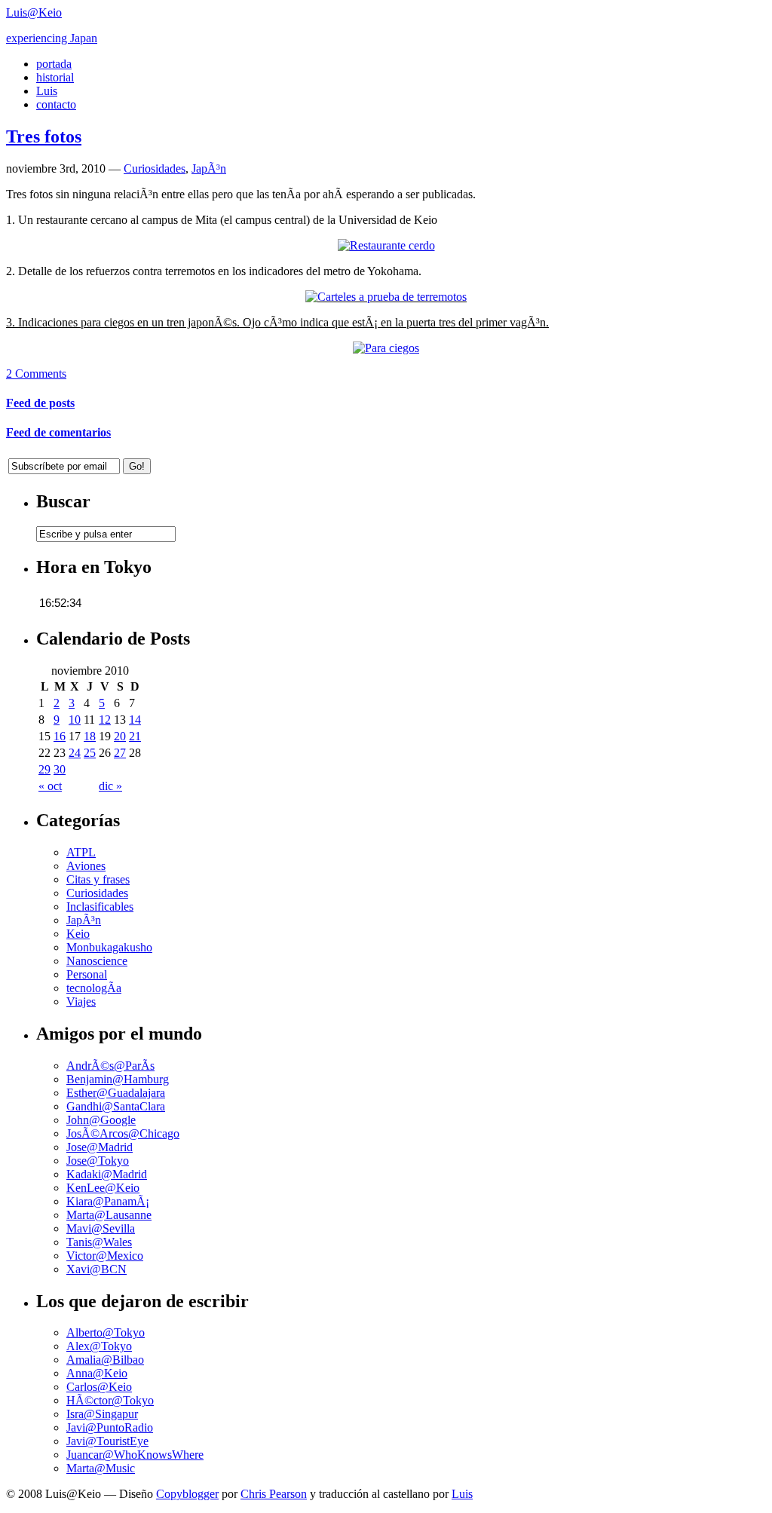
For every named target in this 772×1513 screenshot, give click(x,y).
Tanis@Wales (99, 1242)
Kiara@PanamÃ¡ (107, 1201)
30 (60, 769)
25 (90, 752)
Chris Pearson (273, 1493)
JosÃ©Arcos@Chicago (122, 1133)
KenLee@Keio (102, 1187)
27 (120, 752)
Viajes (81, 1001)
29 (44, 769)
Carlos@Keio (99, 1386)
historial (55, 77)
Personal (86, 974)
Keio (78, 933)
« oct (50, 785)
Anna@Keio (96, 1373)
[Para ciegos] (386, 347)
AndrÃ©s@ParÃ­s (110, 1065)
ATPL (81, 852)
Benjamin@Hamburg (117, 1079)
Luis (46, 90)
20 (120, 736)
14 (135, 719)
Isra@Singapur (102, 1413)
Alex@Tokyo (99, 1346)
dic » (110, 785)
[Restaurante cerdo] (386, 245)
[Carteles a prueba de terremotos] (386, 296)
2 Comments (36, 373)
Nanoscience (96, 960)
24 (75, 752)
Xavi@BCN (96, 1269)
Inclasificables (99, 906)
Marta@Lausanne (109, 1214)
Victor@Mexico (104, 1255)
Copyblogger (187, 1493)
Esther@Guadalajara (115, 1092)
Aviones (86, 865)
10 (75, 719)
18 (90, 736)
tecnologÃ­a (93, 988)
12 (105, 719)
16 (60, 736)
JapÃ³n (208, 168)
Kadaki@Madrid (106, 1174)
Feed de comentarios (58, 432)
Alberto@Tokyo (105, 1332)
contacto (56, 104)
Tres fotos (43, 136)
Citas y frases (98, 879)
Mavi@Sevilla (100, 1228)
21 (135, 736)
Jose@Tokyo (97, 1160)
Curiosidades (154, 168)
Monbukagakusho (109, 947)
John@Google (101, 1119)
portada (54, 63)
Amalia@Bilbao (105, 1359)
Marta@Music (100, 1468)
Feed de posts (40, 403)
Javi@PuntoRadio (109, 1427)
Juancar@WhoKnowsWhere (135, 1454)
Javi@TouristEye (107, 1441)
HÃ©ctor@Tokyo (110, 1400)
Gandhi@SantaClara (115, 1106)
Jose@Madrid (99, 1147)
